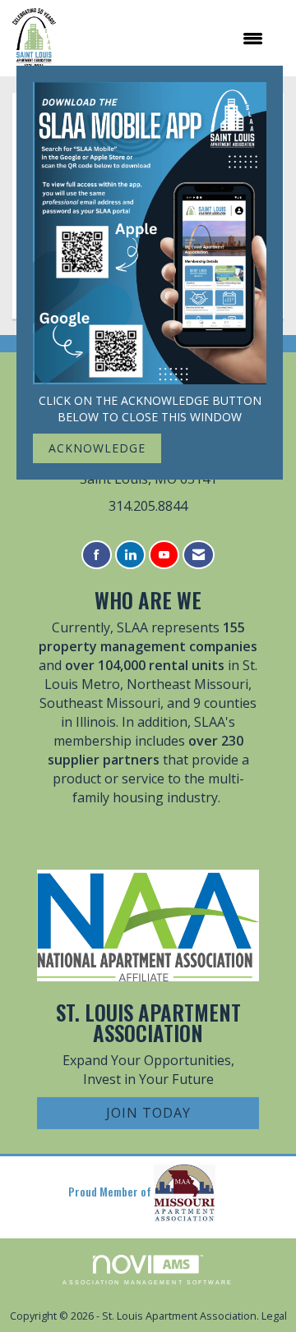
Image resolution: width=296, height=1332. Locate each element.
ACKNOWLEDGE (97, 448)
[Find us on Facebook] (96, 554)
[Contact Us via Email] (199, 554)
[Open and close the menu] (167, 38)
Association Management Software (147, 1282)
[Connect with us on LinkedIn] (130, 554)
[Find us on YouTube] (164, 554)
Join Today (148, 1113)
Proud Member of (111, 1191)
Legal (274, 1316)
